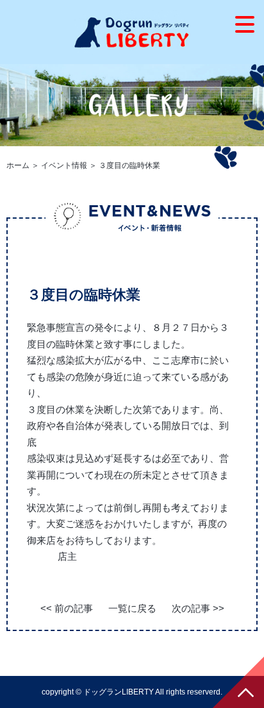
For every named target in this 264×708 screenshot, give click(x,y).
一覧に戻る (132, 608)
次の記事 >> (198, 608)
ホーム (17, 165)
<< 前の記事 (66, 608)
